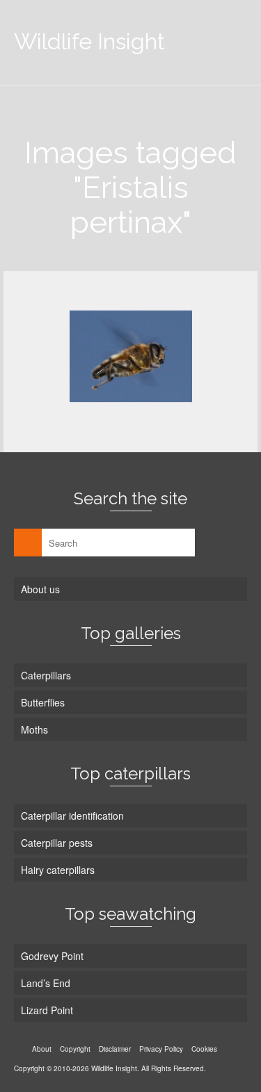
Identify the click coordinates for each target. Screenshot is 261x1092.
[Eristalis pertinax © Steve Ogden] (131, 356)
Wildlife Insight (89, 41)
